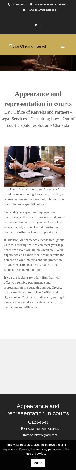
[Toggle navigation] (63, 46)
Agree (38, 462)
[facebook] (37, 18)
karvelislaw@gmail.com (42, 9)
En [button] (37, 25)
